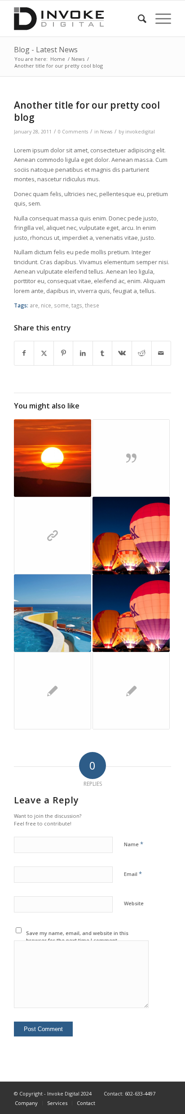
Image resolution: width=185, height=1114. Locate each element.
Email (133, 874)
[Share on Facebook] (24, 353)
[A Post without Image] (52, 690)
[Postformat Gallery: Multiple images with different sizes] (131, 613)
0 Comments (73, 131)
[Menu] (158, 18)
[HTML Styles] (131, 690)
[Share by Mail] (161, 353)
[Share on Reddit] (141, 353)
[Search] (137, 18)
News (106, 131)
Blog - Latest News (46, 50)
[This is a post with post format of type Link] (52, 535)
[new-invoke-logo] (77, 18)
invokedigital (140, 131)
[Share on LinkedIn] (82, 353)
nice (46, 305)
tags (76, 305)
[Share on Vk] (122, 353)
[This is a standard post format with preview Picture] (131, 535)
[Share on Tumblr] (102, 353)
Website (134, 903)
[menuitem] (137, 18)
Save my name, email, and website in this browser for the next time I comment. (77, 937)
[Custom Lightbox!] (52, 613)
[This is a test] (52, 458)
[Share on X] (43, 353)
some (61, 305)
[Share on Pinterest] (63, 353)
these (92, 305)
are (34, 305)
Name (133, 844)
